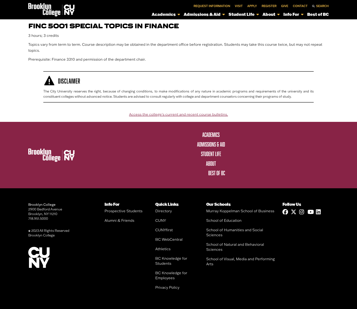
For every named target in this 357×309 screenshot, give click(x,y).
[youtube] (310, 212)
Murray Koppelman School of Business (240, 211)
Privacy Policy (167, 287)
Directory (163, 211)
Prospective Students (123, 211)
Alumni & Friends (119, 220)
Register (269, 6)
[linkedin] (318, 212)
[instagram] (302, 212)
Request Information (212, 6)
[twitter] (293, 212)
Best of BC (318, 14)
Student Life (242, 14)
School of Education (224, 220)
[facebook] (285, 212)
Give (284, 6)
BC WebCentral (169, 239)
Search (322, 6)
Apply (252, 6)
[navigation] (203, 14)
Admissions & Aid (202, 14)
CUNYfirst (164, 230)
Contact (300, 6)
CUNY (160, 220)
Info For (291, 14)
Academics (164, 14)
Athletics (163, 248)
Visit (239, 6)
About (269, 14)
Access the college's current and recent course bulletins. (178, 114)
